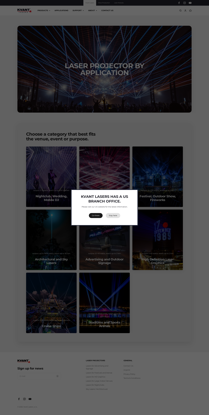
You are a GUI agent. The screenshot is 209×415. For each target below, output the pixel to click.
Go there (95, 215)
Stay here (113, 215)
